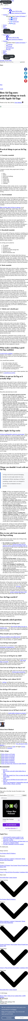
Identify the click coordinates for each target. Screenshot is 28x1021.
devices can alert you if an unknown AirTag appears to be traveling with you (15, 545)
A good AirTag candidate (6, 353)
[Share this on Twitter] (25, 73)
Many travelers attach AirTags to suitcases (10, 207)
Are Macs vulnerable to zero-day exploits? (13, 844)
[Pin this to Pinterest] (25, 81)
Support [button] (5, 28)
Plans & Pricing (9, 872)
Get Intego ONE (6, 2)
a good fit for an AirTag (9, 372)
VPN (14, 23)
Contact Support (13, 877)
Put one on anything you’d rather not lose (10, 636)
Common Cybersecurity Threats (17, 858)
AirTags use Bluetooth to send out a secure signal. (12, 434)
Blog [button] (4, 26)
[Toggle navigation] (1, 4)
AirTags (4, 682)
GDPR (24, 995)
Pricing (5, 51)
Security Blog (3, 860)
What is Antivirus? (4, 858)
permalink (9, 748)
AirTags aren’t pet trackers (18, 672)
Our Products (6, 34)
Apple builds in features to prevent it (17, 713)
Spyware (18, 586)
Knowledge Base (4, 877)
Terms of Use (10, 995)
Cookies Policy (18, 995)
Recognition (16, 872)
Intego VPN (3, 867)
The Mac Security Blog (6, 60)
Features (5, 41)
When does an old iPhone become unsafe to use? (15, 779)
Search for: (2, 62)
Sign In (6, 57)
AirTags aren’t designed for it (7, 647)
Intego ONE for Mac (17, 11)
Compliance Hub (23, 872)
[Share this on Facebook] (25, 69)
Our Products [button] (6, 8)
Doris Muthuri (18, 102)
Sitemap (2, 997)
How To (5, 769)
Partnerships (10, 860)
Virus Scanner (13, 865)
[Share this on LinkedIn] (25, 77)
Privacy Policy (3, 995)
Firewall (14, 19)
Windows (13, 853)
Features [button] (5, 14)
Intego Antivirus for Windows (18, 13)
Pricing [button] (5, 25)
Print (1, 84)
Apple (1, 88)
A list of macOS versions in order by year (13, 837)
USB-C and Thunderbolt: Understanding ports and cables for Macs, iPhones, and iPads (15, 783)
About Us (2, 872)
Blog (4, 52)
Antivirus (14, 18)
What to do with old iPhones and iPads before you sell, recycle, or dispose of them (15, 842)
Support (5, 53)
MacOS (9, 853)
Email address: (3, 795)
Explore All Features (20, 16)
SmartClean (16, 21)
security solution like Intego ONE (18, 592)
